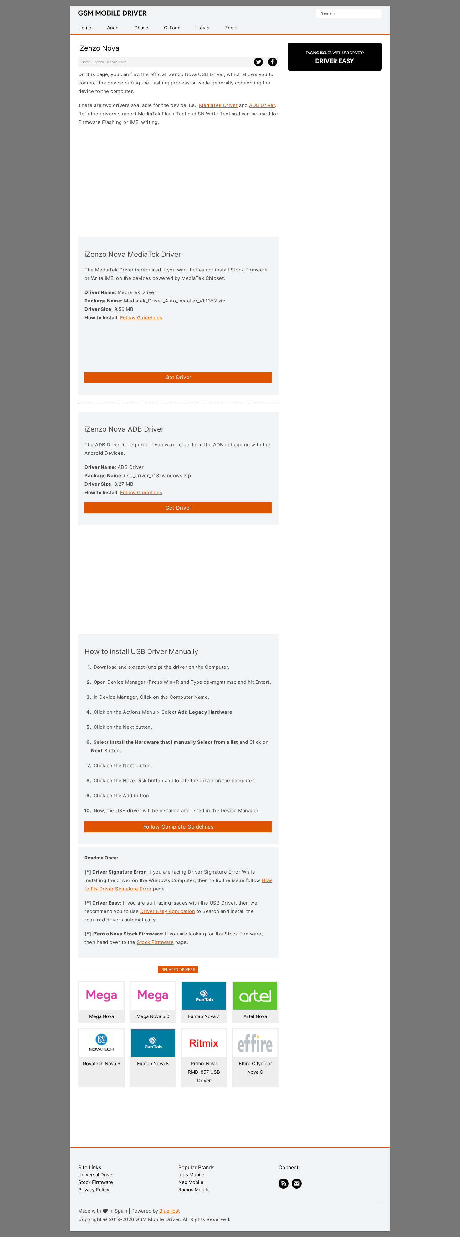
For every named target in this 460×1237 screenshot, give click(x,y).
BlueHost (169, 1211)
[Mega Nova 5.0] (153, 1008)
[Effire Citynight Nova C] (255, 1055)
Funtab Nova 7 (204, 1016)
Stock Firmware (155, 942)
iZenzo (99, 62)
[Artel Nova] (255, 1008)
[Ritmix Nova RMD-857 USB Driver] (204, 1055)
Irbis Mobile (191, 1175)
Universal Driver (96, 1175)
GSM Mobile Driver (112, 13)
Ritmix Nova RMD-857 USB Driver (204, 1072)
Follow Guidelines (141, 318)
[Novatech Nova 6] (101, 1055)
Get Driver (179, 377)
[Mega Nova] (101, 1008)
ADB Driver (262, 105)
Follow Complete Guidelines (178, 827)
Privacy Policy (93, 1190)
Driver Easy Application (167, 911)
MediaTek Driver (218, 105)
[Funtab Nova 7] (204, 1008)
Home (85, 62)
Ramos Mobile (194, 1190)
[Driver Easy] (335, 65)
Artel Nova (255, 1016)
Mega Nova (101, 1016)
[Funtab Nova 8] (153, 1055)
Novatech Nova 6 (101, 1064)
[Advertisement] (178, 180)
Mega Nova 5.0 (152, 1016)
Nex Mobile (190, 1182)
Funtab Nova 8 (153, 1064)
